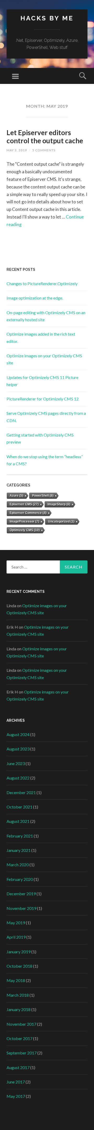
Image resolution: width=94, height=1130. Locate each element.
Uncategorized (61, 521)
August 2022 (18, 777)
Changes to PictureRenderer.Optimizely (42, 283)
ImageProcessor (24, 521)
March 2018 (18, 995)
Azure (16, 495)
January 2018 (19, 1009)
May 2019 (16, 922)
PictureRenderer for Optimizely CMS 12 (43, 398)
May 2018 (16, 980)
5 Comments (43, 150)
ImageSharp (59, 504)
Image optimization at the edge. (35, 297)
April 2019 (16, 936)
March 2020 (18, 864)
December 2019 (21, 893)
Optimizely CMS (25, 530)
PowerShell (43, 495)
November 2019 (21, 908)
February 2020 (20, 879)
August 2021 (18, 821)
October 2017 (19, 1038)
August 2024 (18, 734)
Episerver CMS (24, 504)
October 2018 (19, 965)
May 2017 (16, 1096)
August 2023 (18, 748)
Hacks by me (47, 18)
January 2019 (19, 951)
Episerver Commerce (28, 513)
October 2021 (19, 806)
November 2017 (21, 1024)
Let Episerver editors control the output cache (45, 136)
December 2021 (21, 792)
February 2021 (20, 835)
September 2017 (22, 1052)
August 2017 (18, 1067)
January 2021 (19, 850)
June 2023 (16, 763)
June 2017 (16, 1081)
